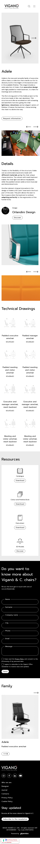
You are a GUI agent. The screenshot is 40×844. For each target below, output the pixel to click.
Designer (5, 786)
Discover (17, 217)
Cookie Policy (7, 801)
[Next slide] (33, 38)
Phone (7, 631)
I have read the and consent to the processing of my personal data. (20, 660)
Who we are (6, 782)
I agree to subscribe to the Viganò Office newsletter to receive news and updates (17, 665)
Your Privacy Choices (12, 839)
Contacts (5, 794)
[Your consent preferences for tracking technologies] (4, 840)
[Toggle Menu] (34, 6)
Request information (12, 118)
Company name (11, 615)
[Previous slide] (6, 38)
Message (8, 646)
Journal (4, 790)
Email (7, 638)
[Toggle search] (29, 6)
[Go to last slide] (28, 126)
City (6, 623)
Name (7, 599)
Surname (8, 607)
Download (20, 480)
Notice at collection (6, 842)
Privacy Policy (19, 659)
